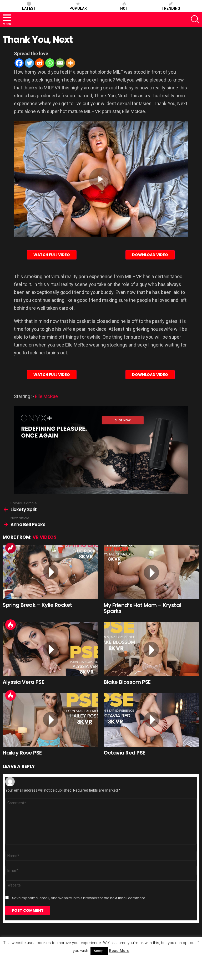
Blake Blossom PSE (127, 682)
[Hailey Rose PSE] (50, 720)
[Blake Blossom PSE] (151, 649)
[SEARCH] (195, 19)
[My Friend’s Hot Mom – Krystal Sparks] (151, 572)
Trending (170, 8)
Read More (119, 950)
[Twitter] (29, 63)
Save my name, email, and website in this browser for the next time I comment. (79, 898)
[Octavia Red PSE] (151, 720)
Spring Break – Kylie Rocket (37, 605)
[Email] (60, 63)
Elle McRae (46, 396)
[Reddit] (39, 63)
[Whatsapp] (49, 63)
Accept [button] (99, 951)
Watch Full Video (51, 254)
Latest (29, 8)
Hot (124, 8)
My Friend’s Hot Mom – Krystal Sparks (142, 608)
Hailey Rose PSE (22, 752)
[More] (70, 63)
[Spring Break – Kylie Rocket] (50, 572)
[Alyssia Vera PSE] (50, 649)
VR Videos (45, 537)
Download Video (150, 254)
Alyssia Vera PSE (23, 682)
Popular (78, 8)
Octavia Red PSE (124, 752)
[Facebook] (19, 63)
